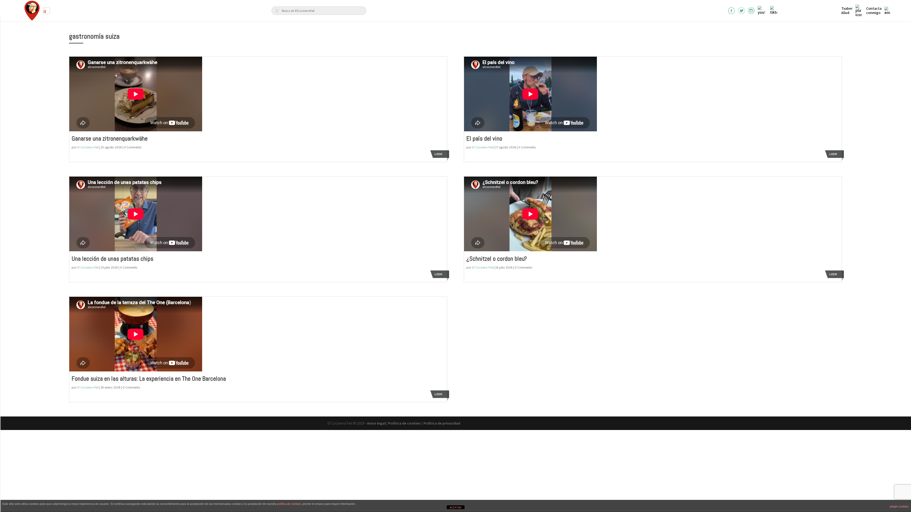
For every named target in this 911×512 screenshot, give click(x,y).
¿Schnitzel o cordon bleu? (496, 259)
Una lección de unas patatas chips (112, 259)
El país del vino (484, 138)
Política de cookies (404, 423)
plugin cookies (899, 506)
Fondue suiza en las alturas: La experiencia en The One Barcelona (149, 379)
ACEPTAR (455, 507)
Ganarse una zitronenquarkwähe (110, 138)
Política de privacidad (441, 423)
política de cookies (289, 504)
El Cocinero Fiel (87, 147)
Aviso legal (376, 423)
